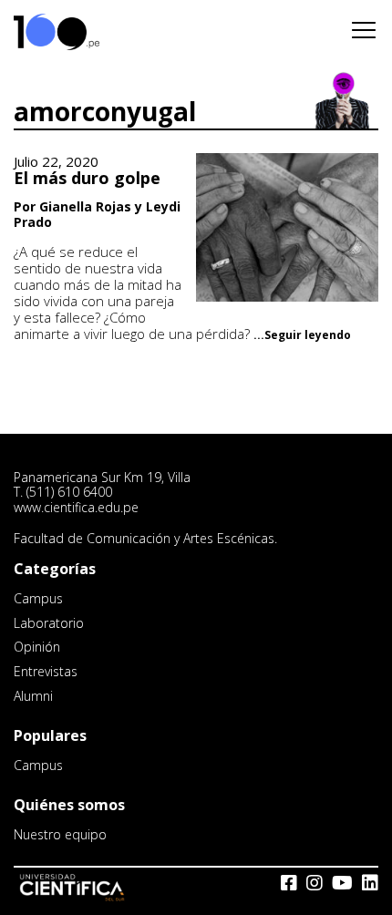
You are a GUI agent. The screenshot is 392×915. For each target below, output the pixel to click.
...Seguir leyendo (302, 335)
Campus (38, 598)
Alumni (33, 695)
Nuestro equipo (60, 834)
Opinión (37, 646)
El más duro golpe (87, 178)
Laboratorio (49, 623)
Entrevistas (45, 671)
